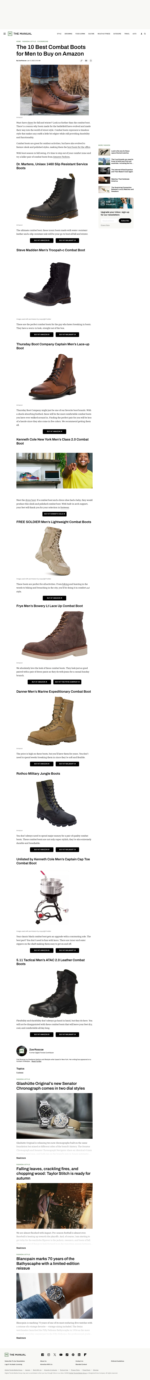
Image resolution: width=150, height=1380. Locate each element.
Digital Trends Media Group (13, 1370)
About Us (43, 1361)
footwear (64, 507)
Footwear (19, 1072)
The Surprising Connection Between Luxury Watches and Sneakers (122, 189)
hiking (65, 584)
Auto (134, 34)
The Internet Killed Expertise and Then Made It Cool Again (122, 170)
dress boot (30, 500)
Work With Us (37, 1370)
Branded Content (81, 1364)
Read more (21, 1158)
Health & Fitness (104, 34)
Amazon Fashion (61, 156)
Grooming (68, 34)
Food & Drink (80, 34)
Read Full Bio (36, 1061)
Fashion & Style (23, 1079)
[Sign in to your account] (141, 33)
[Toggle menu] (5, 34)
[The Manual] (20, 34)
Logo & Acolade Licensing (13, 1364)
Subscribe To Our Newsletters (15, 1361)
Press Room (86, 1370)
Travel (126, 34)
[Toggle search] (144, 33)
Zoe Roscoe (22, 60)
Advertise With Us (46, 1364)
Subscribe (125, 220)
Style (59, 34)
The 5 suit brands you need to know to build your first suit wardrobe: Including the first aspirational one (122, 162)
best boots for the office (78, 147)
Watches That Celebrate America (120, 180)
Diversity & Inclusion (50, 1370)
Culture (91, 34)
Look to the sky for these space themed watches (120, 152)
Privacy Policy (105, 225)
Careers (27, 1370)
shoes (30, 122)
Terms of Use (64, 1370)
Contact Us (79, 1361)
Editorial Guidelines (117, 1361)
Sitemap (95, 1370)
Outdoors (117, 34)
